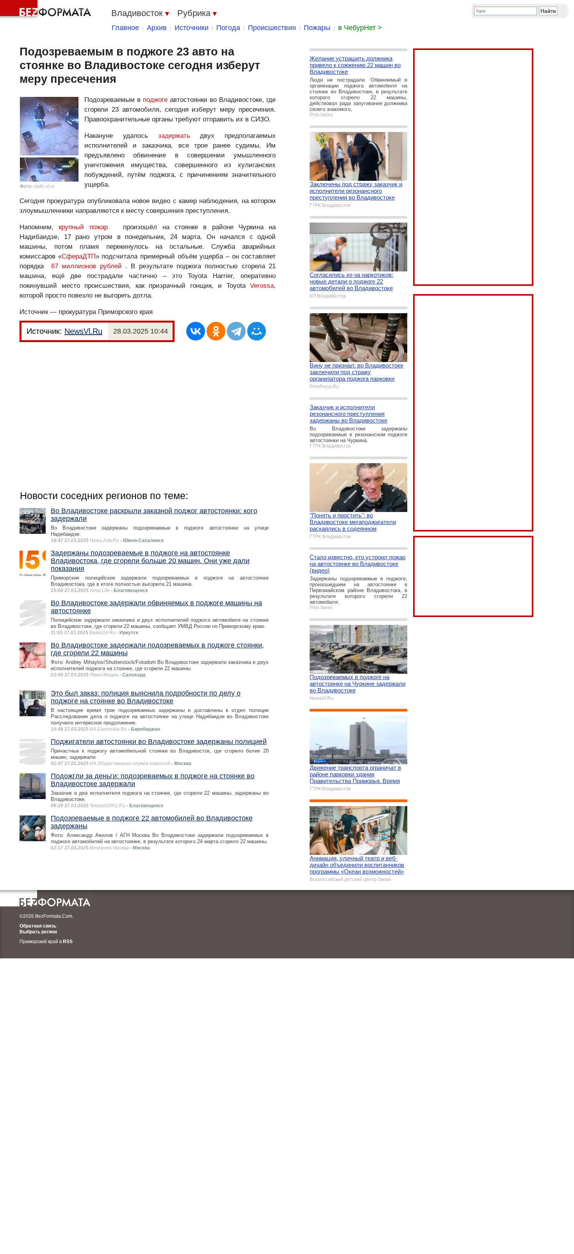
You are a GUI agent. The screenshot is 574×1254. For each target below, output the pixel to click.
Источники (192, 28)
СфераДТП (79, 256)
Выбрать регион (38, 932)
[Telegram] (236, 331)
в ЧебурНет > (360, 28)
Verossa (262, 285)
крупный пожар (83, 227)
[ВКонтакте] (195, 331)
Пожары (317, 28)
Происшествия (272, 28)
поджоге (155, 99)
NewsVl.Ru (83, 331)
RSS (68, 941)
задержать (174, 135)
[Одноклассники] (216, 331)
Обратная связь (38, 926)
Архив (157, 28)
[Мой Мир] (256, 331)
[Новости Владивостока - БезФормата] (47, 10)
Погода (228, 28)
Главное (125, 28)
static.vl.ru (44, 186)
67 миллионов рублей (86, 266)
